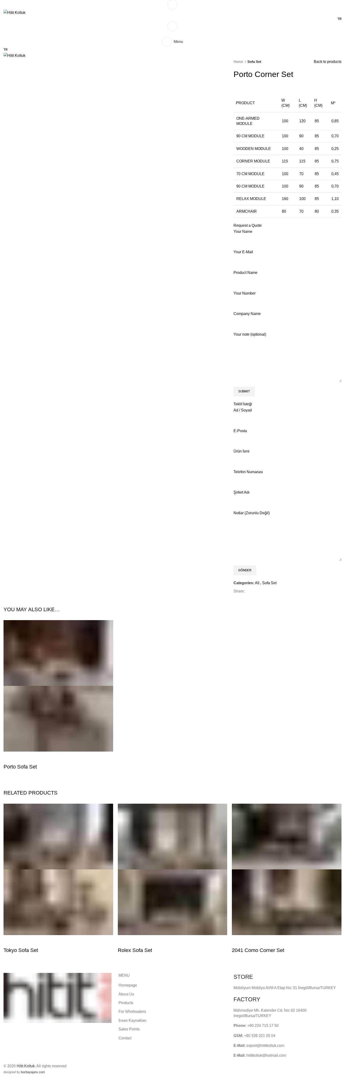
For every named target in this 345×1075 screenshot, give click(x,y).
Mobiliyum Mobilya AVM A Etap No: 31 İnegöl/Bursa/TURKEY (285, 988)
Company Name (247, 314)
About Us (126, 994)
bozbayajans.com (33, 1072)
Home (239, 62)
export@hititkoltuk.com (265, 1046)
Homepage (128, 985)
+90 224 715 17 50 (263, 1026)
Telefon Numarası (248, 472)
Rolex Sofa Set (135, 950)
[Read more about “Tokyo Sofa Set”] (9, 941)
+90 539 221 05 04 (259, 1036)
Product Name (245, 273)
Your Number (245, 293)
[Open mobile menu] (172, 4)
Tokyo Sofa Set (21, 950)
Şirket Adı (241, 492)
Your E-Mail (243, 252)
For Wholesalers (132, 1012)
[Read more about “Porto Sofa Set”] (9, 757)
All (257, 583)
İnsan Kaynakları (132, 1020)
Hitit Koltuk (26, 1066)
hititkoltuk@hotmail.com (266, 1055)
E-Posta (240, 431)
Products (126, 1003)
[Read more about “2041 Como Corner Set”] (238, 941)
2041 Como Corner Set (258, 950)
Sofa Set (254, 62)
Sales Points (129, 1029)
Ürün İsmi (241, 451)
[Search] (172, 26)
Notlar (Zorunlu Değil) (252, 513)
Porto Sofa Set (20, 767)
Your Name (243, 232)
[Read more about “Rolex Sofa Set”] (124, 941)
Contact (125, 1038)
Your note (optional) (250, 334)
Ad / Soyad (243, 410)
